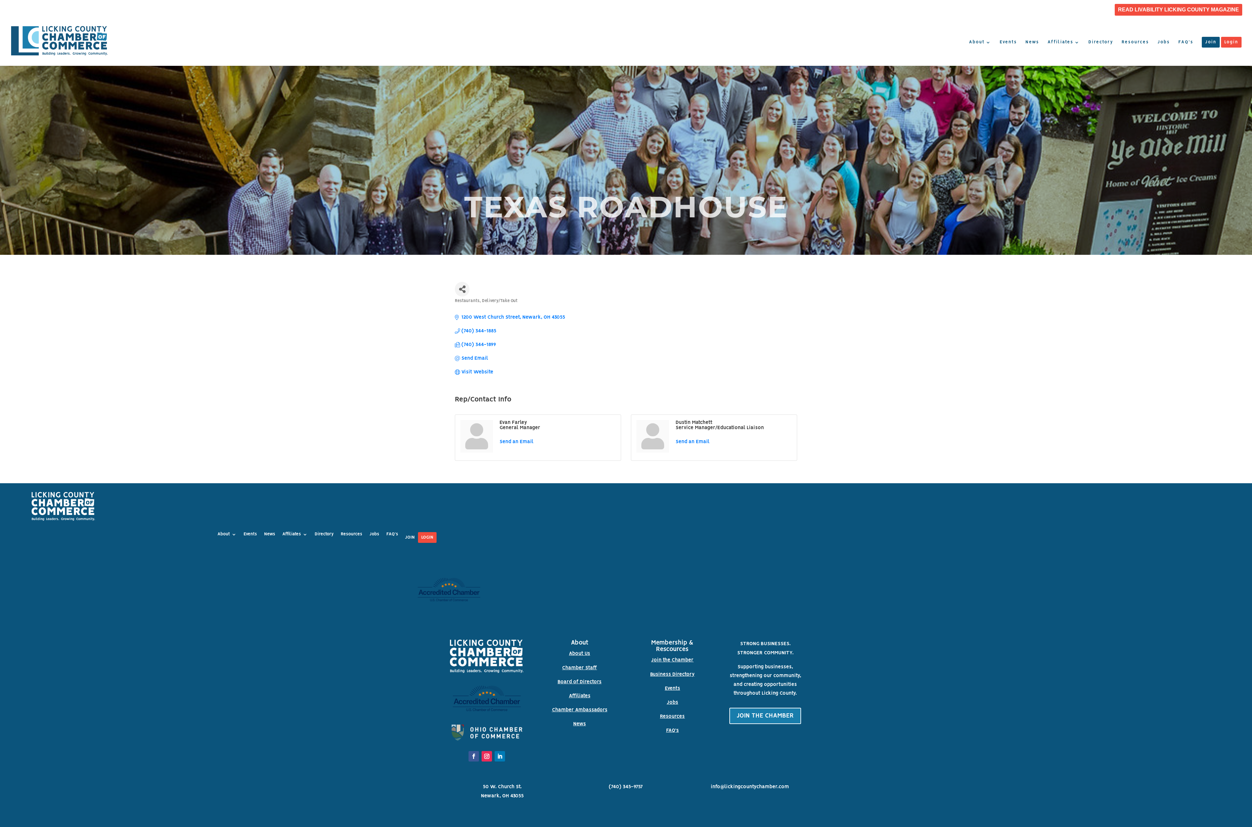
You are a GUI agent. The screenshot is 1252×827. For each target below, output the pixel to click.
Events (1008, 42)
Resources (1135, 42)
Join (1210, 42)
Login (1231, 42)
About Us (579, 653)
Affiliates (1060, 42)
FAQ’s (1185, 42)
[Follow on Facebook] (474, 756)
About (977, 42)
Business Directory (672, 674)
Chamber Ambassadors (579, 710)
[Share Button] (462, 289)
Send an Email (516, 441)
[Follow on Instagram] (487, 756)
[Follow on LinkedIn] (500, 756)
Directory (1100, 42)
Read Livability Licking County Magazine (1178, 9)
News (1032, 42)
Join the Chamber (672, 660)
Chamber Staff (579, 668)
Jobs (1163, 42)
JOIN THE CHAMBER (765, 716)
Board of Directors (580, 682)
